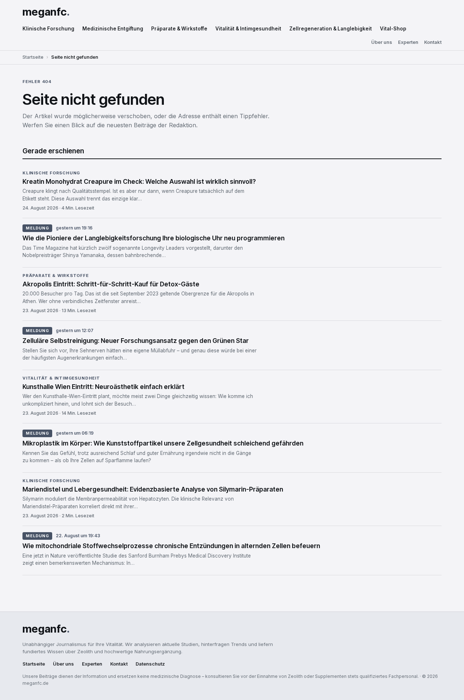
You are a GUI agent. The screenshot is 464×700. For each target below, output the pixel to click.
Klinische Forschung (48, 29)
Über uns (381, 42)
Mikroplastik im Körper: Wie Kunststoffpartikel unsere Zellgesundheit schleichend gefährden (162, 443)
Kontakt (433, 42)
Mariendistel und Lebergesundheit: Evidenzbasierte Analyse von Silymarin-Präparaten (152, 489)
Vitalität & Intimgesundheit (248, 29)
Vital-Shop (393, 29)
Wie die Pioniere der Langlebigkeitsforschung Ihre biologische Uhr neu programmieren (153, 238)
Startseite (33, 57)
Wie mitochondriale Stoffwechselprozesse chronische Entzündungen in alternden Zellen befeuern (171, 546)
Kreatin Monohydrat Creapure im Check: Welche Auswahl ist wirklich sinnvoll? (139, 181)
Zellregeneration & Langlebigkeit (330, 29)
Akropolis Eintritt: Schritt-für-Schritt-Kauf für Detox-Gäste (110, 284)
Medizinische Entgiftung (112, 29)
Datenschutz (150, 664)
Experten (408, 42)
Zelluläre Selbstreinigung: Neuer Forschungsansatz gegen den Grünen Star (135, 340)
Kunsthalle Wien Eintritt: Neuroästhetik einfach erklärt (103, 386)
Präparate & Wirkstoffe (179, 29)
